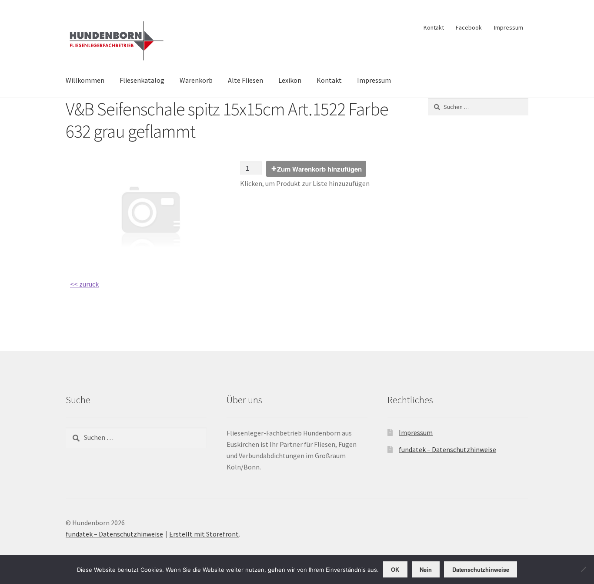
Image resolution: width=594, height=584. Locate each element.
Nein (426, 569)
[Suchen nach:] (478, 107)
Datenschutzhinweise (480, 569)
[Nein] (583, 569)
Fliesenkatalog (142, 80)
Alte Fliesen (245, 80)
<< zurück (84, 284)
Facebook (469, 27)
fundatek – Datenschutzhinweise (447, 449)
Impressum (508, 27)
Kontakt (434, 27)
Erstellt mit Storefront (204, 534)
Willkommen (85, 80)
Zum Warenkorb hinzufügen (319, 169)
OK (395, 569)
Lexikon (289, 80)
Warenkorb (196, 80)
